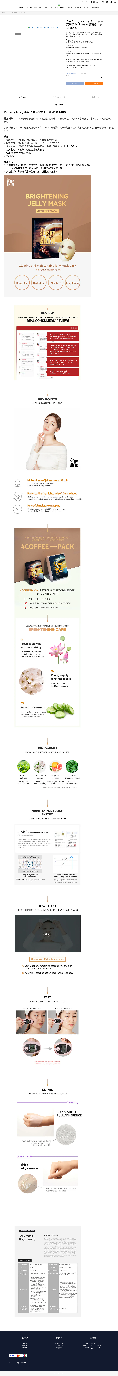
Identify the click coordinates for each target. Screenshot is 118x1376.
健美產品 (63, 7)
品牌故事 (24, 1343)
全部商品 (4, 13)
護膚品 (47, 7)
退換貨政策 (59, 1348)
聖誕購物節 (95, 7)
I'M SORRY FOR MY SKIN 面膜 (16, 13)
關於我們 (22, 7)
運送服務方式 (59, 1343)
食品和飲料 (54, 7)
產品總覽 (30, 7)
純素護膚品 (78, 7)
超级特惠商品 (38, 7)
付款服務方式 (59, 1345)
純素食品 (87, 7)
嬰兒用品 (70, 7)
